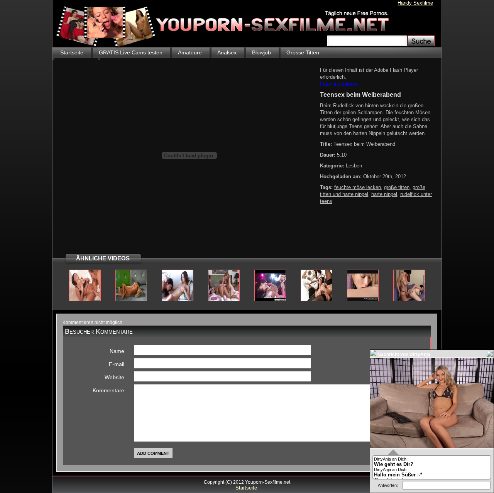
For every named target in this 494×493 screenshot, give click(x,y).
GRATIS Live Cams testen (130, 52)
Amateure (190, 52)
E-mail (116, 364)
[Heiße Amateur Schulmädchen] (316, 299)
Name (117, 351)
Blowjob (261, 52)
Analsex (227, 52)
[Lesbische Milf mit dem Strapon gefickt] (409, 299)
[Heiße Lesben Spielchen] (177, 299)
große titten (396, 187)
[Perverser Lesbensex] (224, 299)
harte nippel (384, 194)
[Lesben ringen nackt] (131, 299)
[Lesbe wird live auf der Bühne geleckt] (270, 299)
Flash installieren (339, 84)
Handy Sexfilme (415, 3)
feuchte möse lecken (357, 187)
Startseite (71, 52)
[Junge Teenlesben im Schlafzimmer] (85, 299)
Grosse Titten (302, 52)
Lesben (354, 166)
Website (114, 377)
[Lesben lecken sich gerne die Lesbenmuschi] (363, 299)
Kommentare (108, 390)
